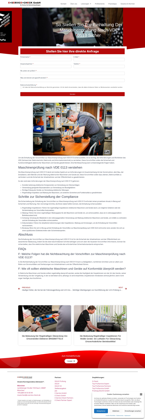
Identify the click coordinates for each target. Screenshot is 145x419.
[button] (141, 394)
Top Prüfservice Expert (100, 384)
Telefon (77, 64)
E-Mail (76, 57)
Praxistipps (112, 4)
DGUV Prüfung (60, 381)
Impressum (127, 415)
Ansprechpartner (26, 64)
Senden (72, 94)
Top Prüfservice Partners (101, 386)
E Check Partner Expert (63, 400)
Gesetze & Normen (128, 4)
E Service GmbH (61, 393)
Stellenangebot (60, 388)
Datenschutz (119, 415)
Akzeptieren (101, 411)
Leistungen (85, 4)
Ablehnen (115, 411)
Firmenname (25, 57)
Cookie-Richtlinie (110, 415)
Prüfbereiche (99, 4)
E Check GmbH (60, 395)
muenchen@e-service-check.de (28, 395)
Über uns (73, 4)
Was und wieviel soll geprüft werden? (34, 78)
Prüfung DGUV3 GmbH (100, 391)
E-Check (95, 381)
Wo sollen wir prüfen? (28, 71)
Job (56, 391)
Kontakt (63, 4)
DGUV (57, 384)
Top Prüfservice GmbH (100, 388)
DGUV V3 (58, 386)
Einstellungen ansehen (133, 411)
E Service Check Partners (64, 398)
